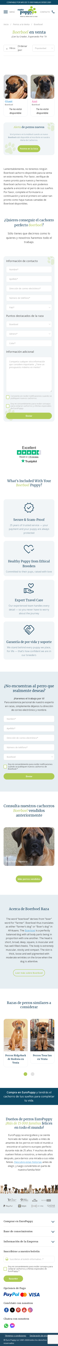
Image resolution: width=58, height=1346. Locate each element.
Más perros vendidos (29, 878)
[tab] (25, 1074)
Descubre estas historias (28, 1162)
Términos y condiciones (15, 1335)
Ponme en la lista (29, 148)
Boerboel (30, 930)
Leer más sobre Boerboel (29, 972)
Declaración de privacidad (41, 1335)
